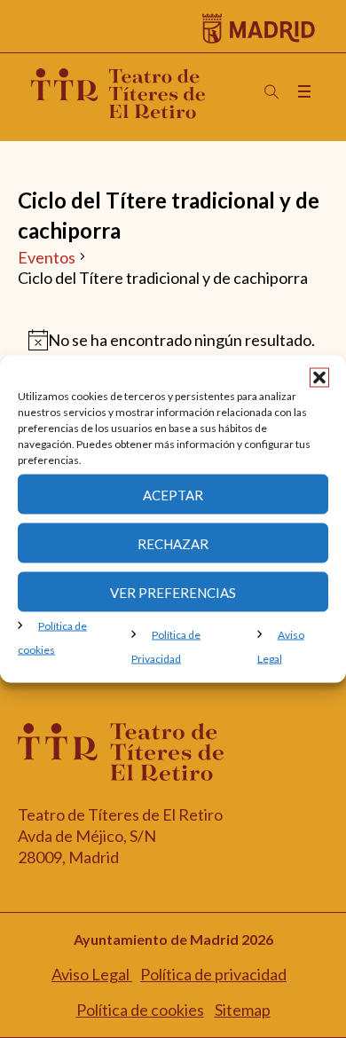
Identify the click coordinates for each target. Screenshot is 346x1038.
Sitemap (243, 1009)
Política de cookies (140, 1009)
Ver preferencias (173, 592)
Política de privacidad (213, 974)
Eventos (46, 257)
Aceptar (173, 494)
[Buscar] (271, 92)
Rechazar (173, 543)
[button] (319, 378)
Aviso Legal (91, 974)
